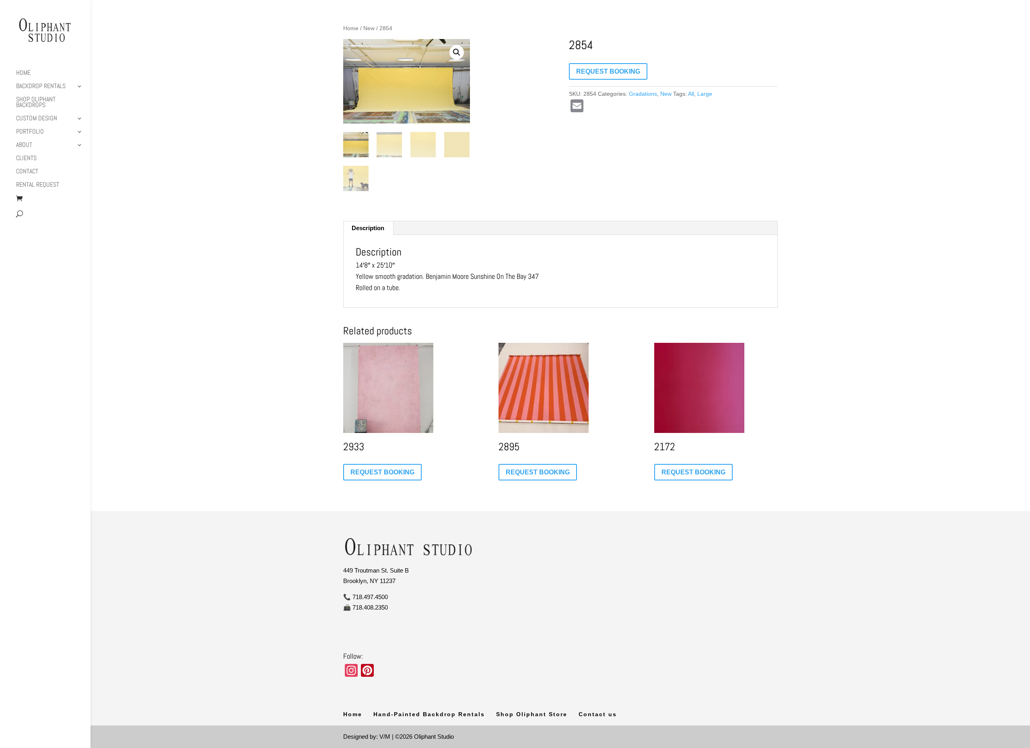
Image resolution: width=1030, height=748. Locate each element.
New (369, 28)
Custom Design (36, 118)
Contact (27, 172)
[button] (456, 52)
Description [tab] (368, 228)
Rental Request (37, 185)
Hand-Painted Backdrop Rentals (429, 714)
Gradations (643, 94)
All (691, 94)
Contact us (598, 714)
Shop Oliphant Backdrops (36, 103)
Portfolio (30, 132)
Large (704, 94)
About (24, 145)
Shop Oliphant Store (531, 714)
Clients (26, 158)
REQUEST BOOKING (608, 71)
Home (23, 73)
